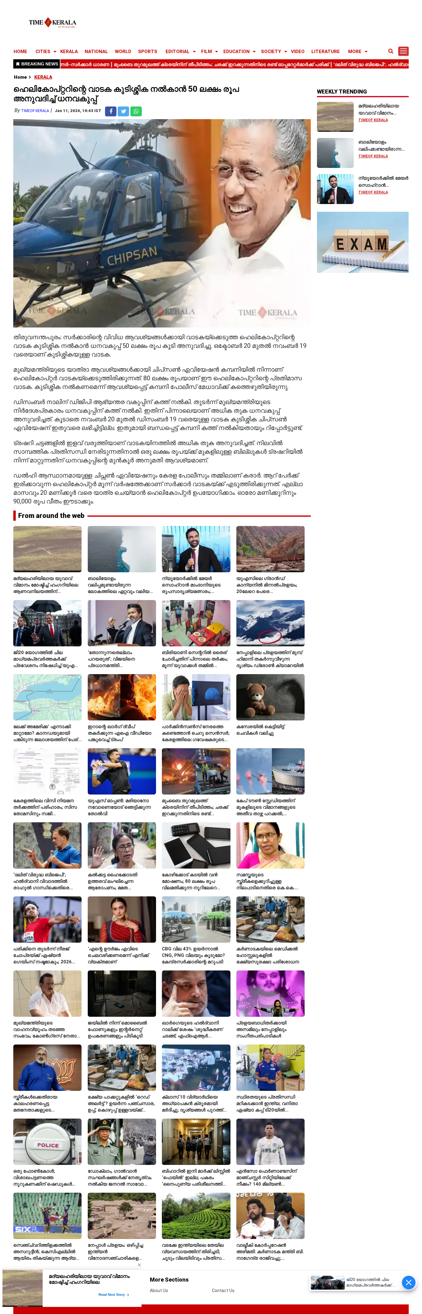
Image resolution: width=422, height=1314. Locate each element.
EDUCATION (236, 51)
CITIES (43, 51)
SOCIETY (271, 51)
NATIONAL (96, 51)
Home (20, 77)
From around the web (51, 515)
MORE (354, 51)
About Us (159, 1290)
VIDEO (298, 51)
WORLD (123, 51)
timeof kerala (35, 111)
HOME (20, 51)
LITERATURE (325, 51)
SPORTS (147, 51)
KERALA (69, 51)
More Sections (169, 1279)
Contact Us (223, 1290)
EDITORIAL (178, 51)
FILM (206, 51)
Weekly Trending (342, 91)
